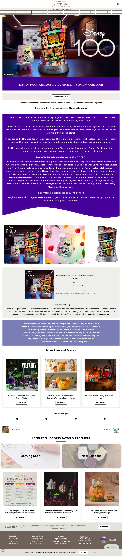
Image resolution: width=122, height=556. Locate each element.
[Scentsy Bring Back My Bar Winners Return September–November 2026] (20, 489)
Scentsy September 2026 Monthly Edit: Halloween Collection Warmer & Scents (61, 512)
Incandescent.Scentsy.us (98, 314)
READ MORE (22, 403)
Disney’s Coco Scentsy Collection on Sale (100, 397)
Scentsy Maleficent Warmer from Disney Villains (22, 397)
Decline (93, 552)
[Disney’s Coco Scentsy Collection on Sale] (100, 375)
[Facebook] (17, 418)
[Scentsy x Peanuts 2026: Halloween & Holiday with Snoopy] (102, 489)
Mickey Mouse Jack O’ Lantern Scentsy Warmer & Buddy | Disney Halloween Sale (61, 397)
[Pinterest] (46, 418)
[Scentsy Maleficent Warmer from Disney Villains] (22, 375)
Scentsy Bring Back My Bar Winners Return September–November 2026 (20, 512)
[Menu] (4, 4)
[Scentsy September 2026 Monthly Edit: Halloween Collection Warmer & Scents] (61, 489)
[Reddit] (105, 418)
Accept (83, 552)
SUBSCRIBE (104, 527)
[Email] (75, 418)
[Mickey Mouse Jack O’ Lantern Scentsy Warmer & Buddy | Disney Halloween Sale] (61, 375)
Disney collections (78, 108)
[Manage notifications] (2, 550)
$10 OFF (110, 547)
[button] (23, 244)
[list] (61, 9)
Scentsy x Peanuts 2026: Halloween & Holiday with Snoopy (101, 512)
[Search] (118, 4)
